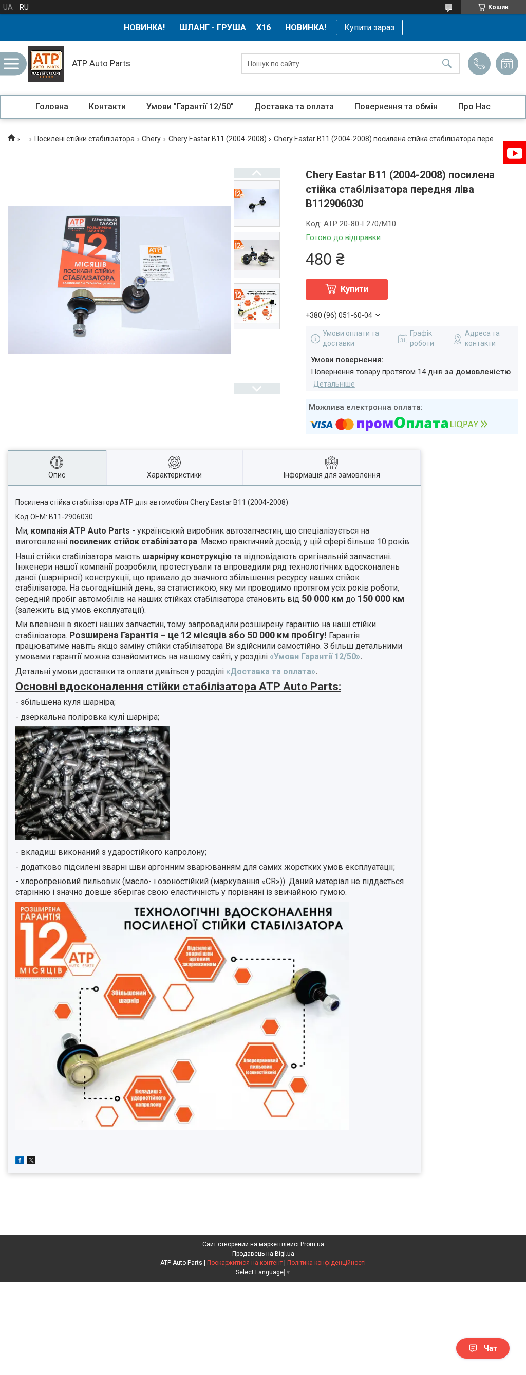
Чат (490, 1348)
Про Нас (474, 107)
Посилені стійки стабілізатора (84, 139)
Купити (354, 289)
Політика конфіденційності (326, 1263)
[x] (31, 1162)
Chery (151, 139)
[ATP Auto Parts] (46, 64)
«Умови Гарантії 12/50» (315, 657)
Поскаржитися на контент (245, 1263)
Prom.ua (312, 1244)
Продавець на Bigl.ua (263, 1253)
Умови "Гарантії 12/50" (190, 107)
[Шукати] (447, 64)
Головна (51, 107)
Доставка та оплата (294, 107)
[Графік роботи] (507, 63)
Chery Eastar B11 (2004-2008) (217, 139)
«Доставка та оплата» (270, 671)
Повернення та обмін (396, 107)
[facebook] (19, 1162)
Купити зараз (369, 27)
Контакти (107, 107)
